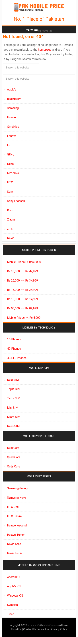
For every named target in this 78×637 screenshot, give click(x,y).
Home (65, 625)
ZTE (10, 229)
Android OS (14, 577)
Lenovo (12, 136)
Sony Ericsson (16, 201)
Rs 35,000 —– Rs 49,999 (22, 271)
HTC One (13, 507)
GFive (10, 154)
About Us (16, 629)
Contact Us (30, 629)
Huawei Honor (16, 534)
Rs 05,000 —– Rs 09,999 (22, 308)
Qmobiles (13, 126)
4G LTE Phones (16, 358)
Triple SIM (13, 389)
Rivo (10, 210)
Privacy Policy (59, 629)
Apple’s (11, 89)
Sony (10, 191)
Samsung (13, 108)
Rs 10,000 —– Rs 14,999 (22, 299)
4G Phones (14, 348)
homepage (45, 49)
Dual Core (13, 448)
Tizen (10, 614)
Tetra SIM (13, 398)
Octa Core (13, 466)
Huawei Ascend (17, 525)
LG (8, 145)
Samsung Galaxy (17, 488)
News (10, 238)
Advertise (43, 629)
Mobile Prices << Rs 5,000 (23, 317)
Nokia (10, 164)
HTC (10, 182)
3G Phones (14, 339)
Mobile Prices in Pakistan (39, 7)
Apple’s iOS (14, 586)
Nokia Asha (14, 544)
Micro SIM (13, 417)
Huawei (11, 117)
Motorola (13, 173)
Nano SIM (13, 426)
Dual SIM (13, 380)
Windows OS (15, 595)
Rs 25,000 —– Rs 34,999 (22, 280)
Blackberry (14, 99)
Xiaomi (11, 219)
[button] (45, 31)
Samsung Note (16, 497)
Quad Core (13, 457)
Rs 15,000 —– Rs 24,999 (22, 290)
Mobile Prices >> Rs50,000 (24, 262)
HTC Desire (14, 516)
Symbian (12, 605)
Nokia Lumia (14, 553)
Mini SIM (12, 407)
